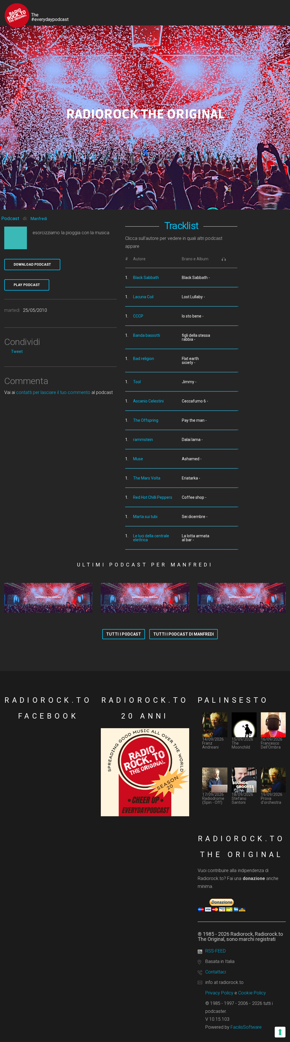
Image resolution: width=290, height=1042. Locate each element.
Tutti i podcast (123, 634)
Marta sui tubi (145, 516)
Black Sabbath (146, 277)
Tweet (17, 351)
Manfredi (39, 218)
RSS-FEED (215, 951)
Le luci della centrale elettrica (151, 538)
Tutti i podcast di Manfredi (183, 634)
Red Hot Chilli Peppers (152, 497)
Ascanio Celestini (148, 401)
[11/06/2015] (145, 598)
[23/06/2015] (48, 598)
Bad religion (143, 358)
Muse (138, 459)
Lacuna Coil (143, 297)
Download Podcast (32, 265)
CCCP (138, 316)
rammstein (143, 439)
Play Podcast (27, 285)
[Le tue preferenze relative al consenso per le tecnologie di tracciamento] (280, 1032)
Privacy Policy (219, 993)
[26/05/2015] (242, 598)
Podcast (10, 218)
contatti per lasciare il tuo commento (53, 392)
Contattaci (215, 972)
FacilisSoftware (246, 1027)
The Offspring (145, 420)
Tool (137, 382)
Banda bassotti (146, 335)
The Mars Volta (146, 478)
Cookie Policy (252, 993)
